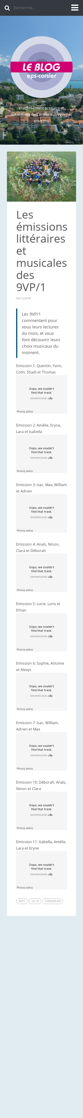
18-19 (35, 901)
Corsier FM (53, 901)
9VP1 (22, 901)
